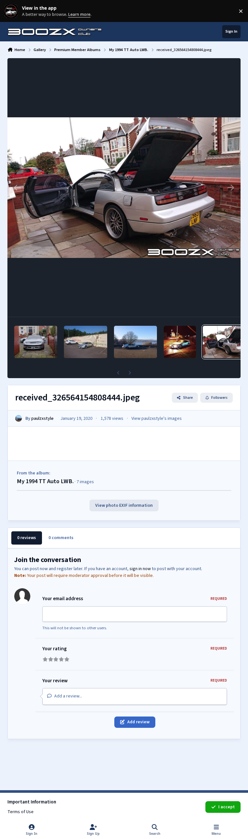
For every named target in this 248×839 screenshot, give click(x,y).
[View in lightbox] (124, 187)
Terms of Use (20, 812)
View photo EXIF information (124, 505)
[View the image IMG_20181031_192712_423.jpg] (180, 342)
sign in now (140, 569)
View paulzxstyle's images (156, 418)
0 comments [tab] (60, 538)
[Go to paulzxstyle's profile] (18, 418)
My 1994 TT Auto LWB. (45, 481)
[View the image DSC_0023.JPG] (135, 342)
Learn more (12, 11)
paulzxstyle (42, 418)
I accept (226, 807)
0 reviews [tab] (26, 538)
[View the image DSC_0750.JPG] (85, 342)
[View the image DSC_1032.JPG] (35, 342)
